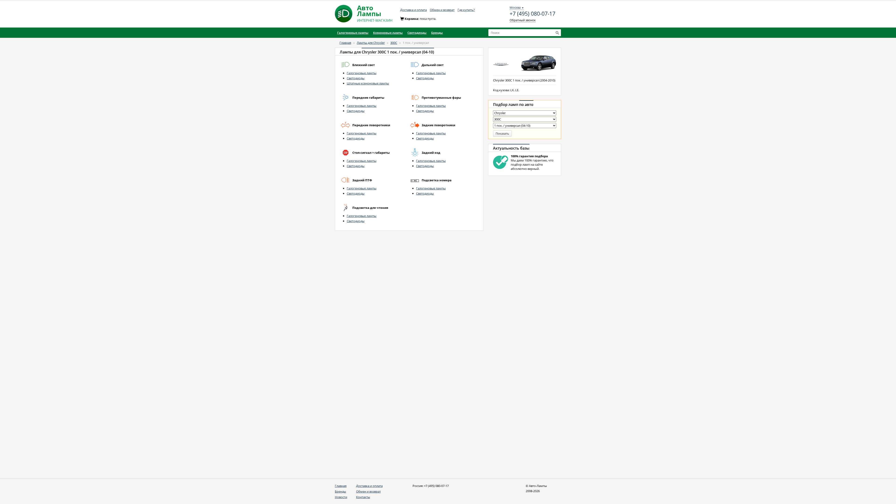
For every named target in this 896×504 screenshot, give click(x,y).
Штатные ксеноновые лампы (368, 83)
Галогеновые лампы (361, 73)
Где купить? (466, 10)
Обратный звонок (523, 20)
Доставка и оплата (413, 10)
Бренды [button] (437, 33)
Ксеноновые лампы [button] (388, 33)
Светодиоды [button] (417, 33)
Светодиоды (355, 78)
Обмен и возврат (442, 10)
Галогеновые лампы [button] (352, 33)
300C (393, 43)
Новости (341, 497)
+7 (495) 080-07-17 (532, 13)
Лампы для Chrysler (371, 43)
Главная (345, 43)
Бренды (340, 491)
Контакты (363, 497)
